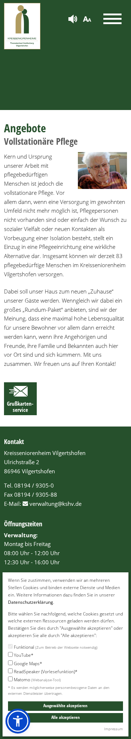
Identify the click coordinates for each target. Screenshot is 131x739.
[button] (17, 721)
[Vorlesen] (73, 19)
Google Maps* (27, 663)
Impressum (113, 728)
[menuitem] (73, 19)
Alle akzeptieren (65, 717)
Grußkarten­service (20, 406)
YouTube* (23, 655)
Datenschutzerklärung (30, 602)
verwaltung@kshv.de (55, 503)
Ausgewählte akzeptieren (65, 705)
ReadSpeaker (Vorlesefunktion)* (45, 671)
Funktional (55, 647)
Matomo (37, 680)
